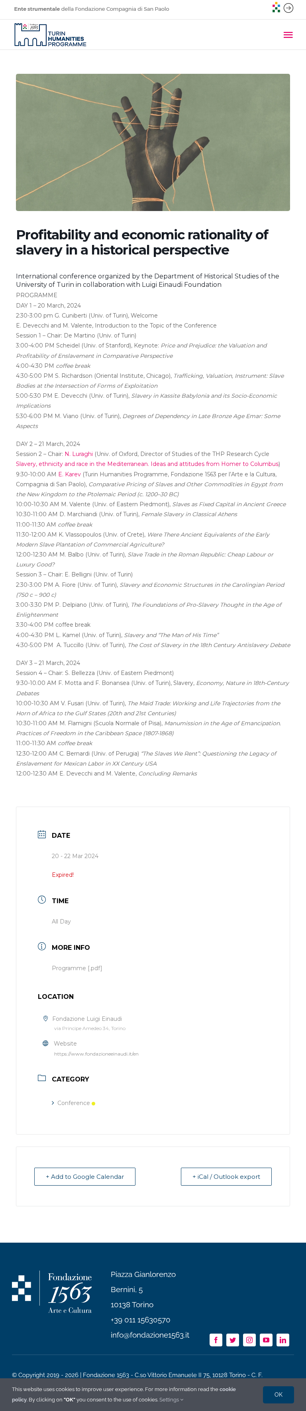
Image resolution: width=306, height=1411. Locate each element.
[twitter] (232, 1340)
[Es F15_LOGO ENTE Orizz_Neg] (52, 1274)
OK (278, 1394)
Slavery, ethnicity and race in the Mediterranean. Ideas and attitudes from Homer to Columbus (147, 464)
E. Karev (69, 474)
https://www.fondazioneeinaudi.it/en (96, 1054)
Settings (169, 1400)
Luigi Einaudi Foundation (182, 284)
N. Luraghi (79, 454)
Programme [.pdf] (77, 968)
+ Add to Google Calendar (85, 1176)
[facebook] (216, 1340)
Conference (73, 1103)
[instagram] (249, 1340)
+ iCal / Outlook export (226, 1176)
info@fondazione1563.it (150, 1334)
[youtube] (266, 1340)
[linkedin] (283, 1340)
